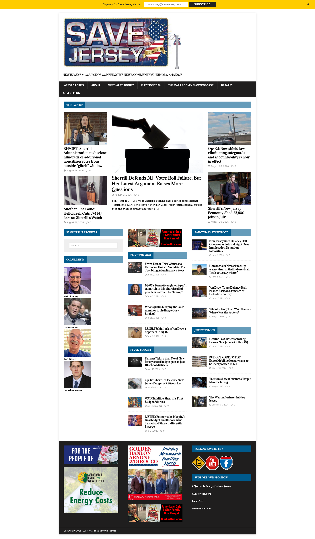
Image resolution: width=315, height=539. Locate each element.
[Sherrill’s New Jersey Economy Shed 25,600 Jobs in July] (229, 203)
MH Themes (110, 531)
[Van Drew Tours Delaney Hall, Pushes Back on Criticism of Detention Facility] (199, 295)
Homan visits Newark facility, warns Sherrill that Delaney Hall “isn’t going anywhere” (229, 269)
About (95, 85)
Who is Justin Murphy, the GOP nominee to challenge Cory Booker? (164, 310)
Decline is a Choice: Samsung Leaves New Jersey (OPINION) (228, 340)
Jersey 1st (197, 501)
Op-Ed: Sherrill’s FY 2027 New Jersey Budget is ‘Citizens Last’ (164, 381)
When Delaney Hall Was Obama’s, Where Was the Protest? (230, 310)
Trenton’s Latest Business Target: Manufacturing (230, 380)
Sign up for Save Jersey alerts (121, 4)
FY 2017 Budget (140, 349)
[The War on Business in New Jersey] (199, 404)
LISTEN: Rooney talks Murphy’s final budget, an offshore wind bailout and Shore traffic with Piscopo (165, 421)
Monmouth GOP (201, 509)
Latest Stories (73, 85)
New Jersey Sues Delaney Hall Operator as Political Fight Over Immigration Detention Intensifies (229, 246)
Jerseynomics (205, 330)
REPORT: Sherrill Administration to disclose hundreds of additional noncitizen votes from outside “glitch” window (85, 157)
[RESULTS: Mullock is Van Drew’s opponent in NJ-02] (135, 336)
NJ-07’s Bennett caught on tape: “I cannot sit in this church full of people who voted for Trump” (165, 289)
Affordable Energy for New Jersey (211, 486)
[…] (157, 209)
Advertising (71, 93)
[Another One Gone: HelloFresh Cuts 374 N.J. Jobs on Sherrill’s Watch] (85, 203)
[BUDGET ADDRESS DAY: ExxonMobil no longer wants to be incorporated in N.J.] (199, 365)
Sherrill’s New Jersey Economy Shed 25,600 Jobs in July (226, 212)
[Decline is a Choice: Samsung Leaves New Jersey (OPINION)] (199, 346)
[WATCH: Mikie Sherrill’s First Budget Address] (135, 405)
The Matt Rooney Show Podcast (191, 85)
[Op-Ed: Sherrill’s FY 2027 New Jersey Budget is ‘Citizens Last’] (135, 387)
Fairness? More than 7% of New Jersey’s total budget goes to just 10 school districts (165, 362)
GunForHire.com (201, 494)
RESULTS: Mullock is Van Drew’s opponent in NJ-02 (165, 330)
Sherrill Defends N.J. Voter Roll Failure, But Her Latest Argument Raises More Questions (156, 183)
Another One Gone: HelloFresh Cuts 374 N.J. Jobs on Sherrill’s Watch (83, 213)
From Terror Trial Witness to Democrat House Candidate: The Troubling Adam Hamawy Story (165, 267)
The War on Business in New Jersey (227, 399)
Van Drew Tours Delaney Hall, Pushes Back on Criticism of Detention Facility (228, 291)
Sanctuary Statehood (211, 232)
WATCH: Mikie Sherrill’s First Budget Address (164, 400)
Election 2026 (151, 85)
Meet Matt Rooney (121, 85)
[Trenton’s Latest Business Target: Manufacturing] (199, 386)
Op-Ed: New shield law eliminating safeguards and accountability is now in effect (229, 154)
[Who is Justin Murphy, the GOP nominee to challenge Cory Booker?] (135, 314)
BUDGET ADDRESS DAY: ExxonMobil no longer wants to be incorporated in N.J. (229, 361)
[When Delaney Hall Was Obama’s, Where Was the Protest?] (199, 316)
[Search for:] (93, 245)
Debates (227, 85)
